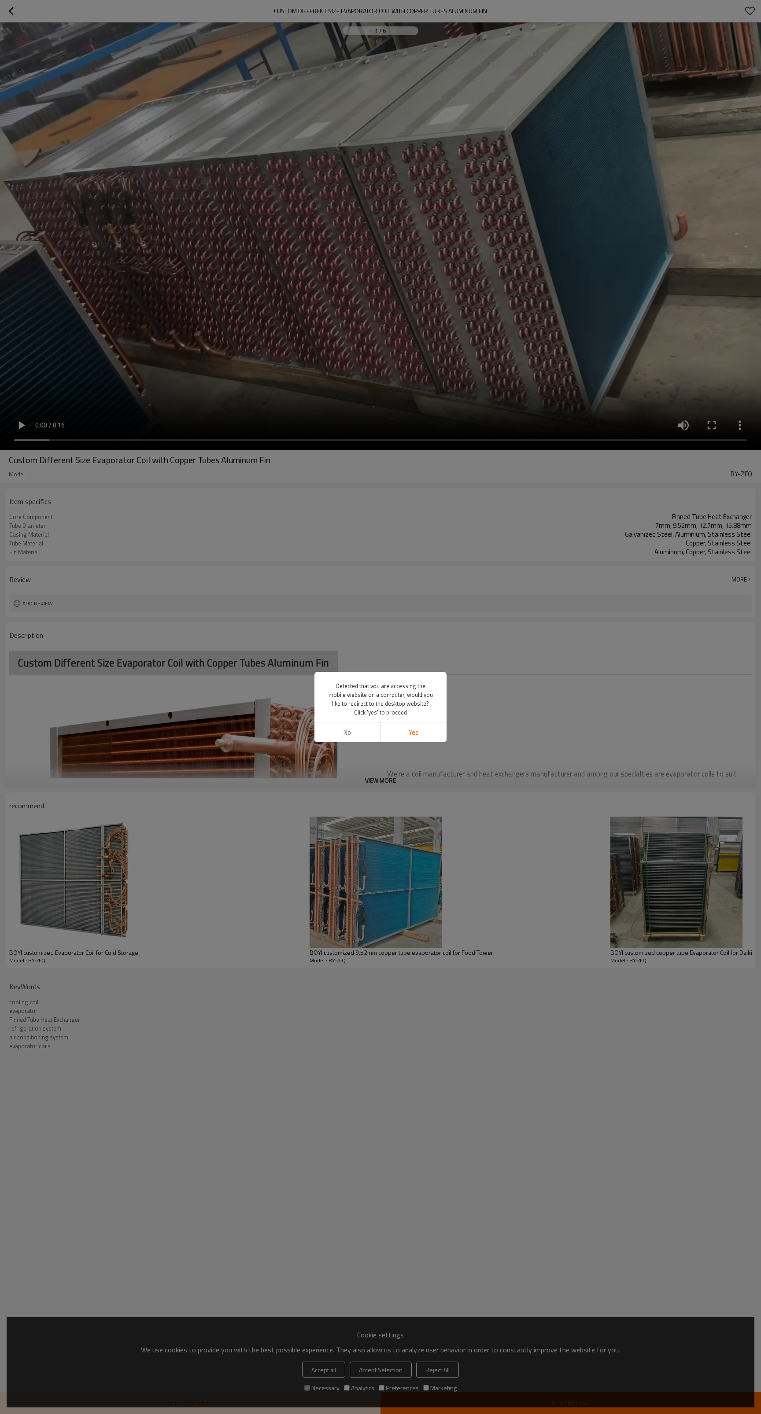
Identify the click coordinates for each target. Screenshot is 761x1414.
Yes (414, 732)
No (347, 732)
